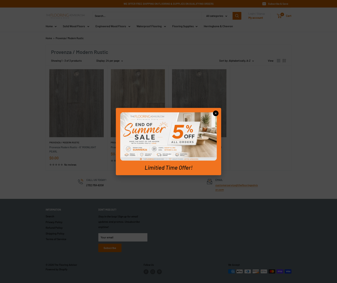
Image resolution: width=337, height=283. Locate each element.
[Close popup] (216, 113)
